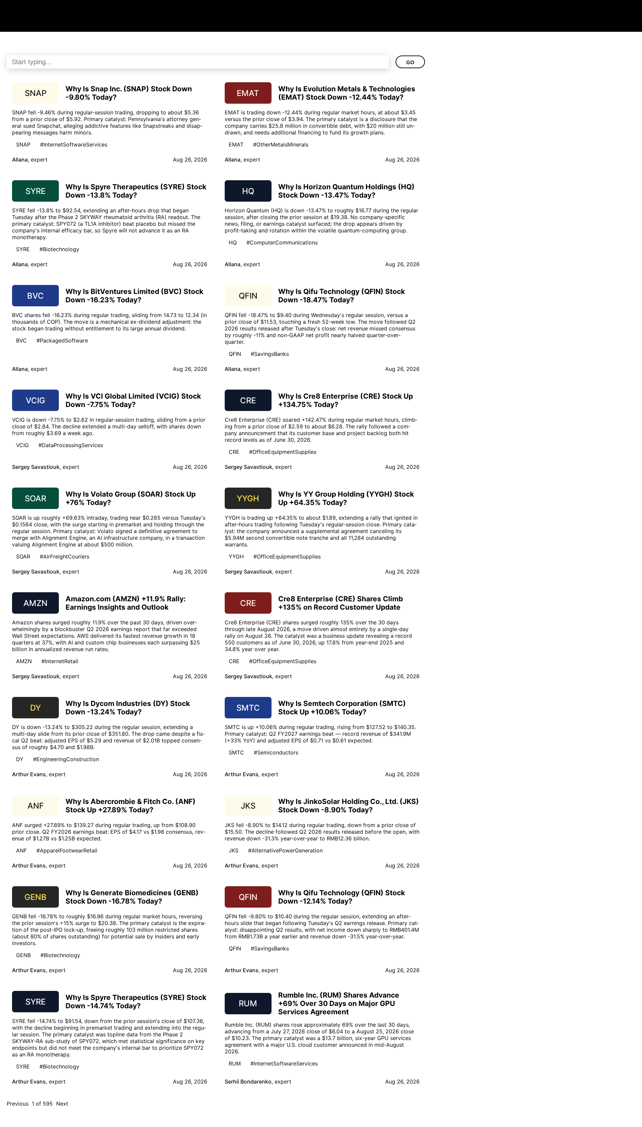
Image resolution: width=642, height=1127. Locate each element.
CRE (234, 451)
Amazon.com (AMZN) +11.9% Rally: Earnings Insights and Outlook (126, 603)
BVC (21, 340)
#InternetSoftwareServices (73, 144)
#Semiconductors (276, 752)
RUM (235, 1063)
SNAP (23, 144)
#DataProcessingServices (70, 445)
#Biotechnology (59, 249)
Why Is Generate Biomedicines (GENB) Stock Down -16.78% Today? (132, 897)
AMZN (24, 661)
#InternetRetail (59, 661)
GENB (23, 955)
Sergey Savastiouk (36, 467)
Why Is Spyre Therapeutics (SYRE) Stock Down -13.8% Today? (136, 191)
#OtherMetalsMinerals (280, 144)
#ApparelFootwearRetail (66, 850)
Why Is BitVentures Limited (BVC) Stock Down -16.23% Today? (134, 295)
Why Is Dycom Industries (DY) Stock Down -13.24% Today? (128, 707)
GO (410, 62)
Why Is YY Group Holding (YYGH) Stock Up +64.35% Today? (346, 498)
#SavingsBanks (270, 353)
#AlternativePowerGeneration (285, 850)
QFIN (235, 353)
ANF (21, 850)
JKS (233, 850)
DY (19, 759)
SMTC (236, 752)
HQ (233, 242)
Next (62, 1103)
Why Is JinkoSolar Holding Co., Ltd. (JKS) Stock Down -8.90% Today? (348, 805)
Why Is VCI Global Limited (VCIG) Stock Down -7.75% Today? (133, 400)
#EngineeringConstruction (66, 759)
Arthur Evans (29, 774)
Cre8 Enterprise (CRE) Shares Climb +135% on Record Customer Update (340, 603)
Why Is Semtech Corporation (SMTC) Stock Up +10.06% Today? (342, 707)
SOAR (23, 556)
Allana (20, 159)
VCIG (22, 445)
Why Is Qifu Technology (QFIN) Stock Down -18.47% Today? (341, 295)
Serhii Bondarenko (248, 1081)
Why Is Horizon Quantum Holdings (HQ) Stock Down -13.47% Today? (346, 191)
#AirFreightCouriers (64, 556)
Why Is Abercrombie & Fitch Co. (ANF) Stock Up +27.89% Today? (131, 805)
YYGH (236, 556)
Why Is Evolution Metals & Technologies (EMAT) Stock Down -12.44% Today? (346, 93)
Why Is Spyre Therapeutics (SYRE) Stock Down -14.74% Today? (136, 1001)
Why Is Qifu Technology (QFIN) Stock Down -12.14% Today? (341, 897)
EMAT (236, 144)
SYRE (23, 249)
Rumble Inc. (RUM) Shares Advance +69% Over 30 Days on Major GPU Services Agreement (338, 1003)
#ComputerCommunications (282, 242)
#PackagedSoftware (62, 340)
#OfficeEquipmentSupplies (282, 451)
